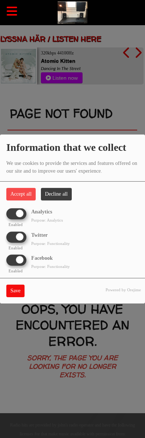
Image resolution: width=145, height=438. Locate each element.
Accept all (21, 194)
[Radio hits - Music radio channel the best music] (72, 13)
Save (15, 290)
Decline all (56, 194)
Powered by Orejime (123, 290)
